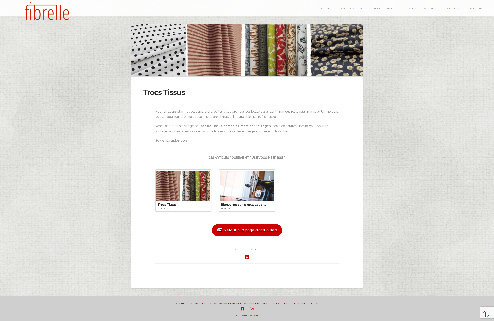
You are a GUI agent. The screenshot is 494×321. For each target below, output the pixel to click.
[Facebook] (242, 309)
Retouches (252, 304)
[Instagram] (251, 309)
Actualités (270, 304)
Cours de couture (203, 304)
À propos (288, 304)
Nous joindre (308, 304)
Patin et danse (230, 304)
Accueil (181, 304)
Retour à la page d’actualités (250, 230)
